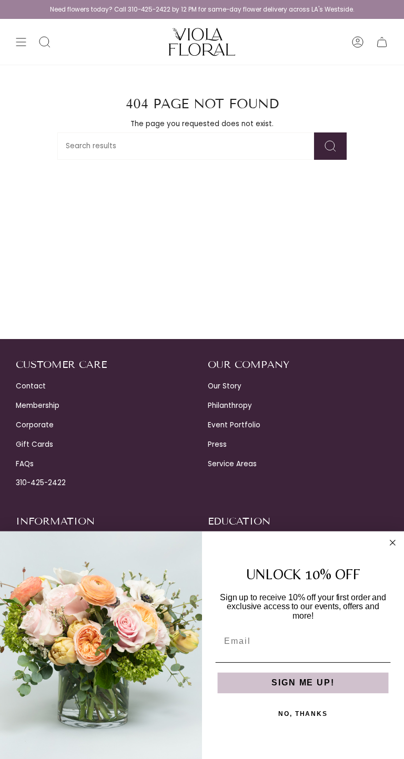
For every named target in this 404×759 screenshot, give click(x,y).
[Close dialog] (393, 543)
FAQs (25, 464)
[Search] (330, 146)
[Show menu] (21, 41)
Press (217, 444)
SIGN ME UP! (302, 683)
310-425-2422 (41, 483)
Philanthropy (230, 406)
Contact (31, 386)
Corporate (35, 425)
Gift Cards (34, 444)
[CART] (382, 41)
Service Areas (232, 464)
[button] (45, 41)
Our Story (224, 386)
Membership (37, 406)
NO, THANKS (303, 714)
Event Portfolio (234, 425)
